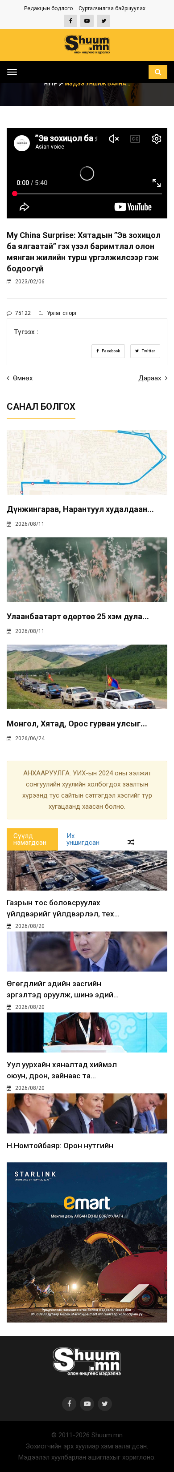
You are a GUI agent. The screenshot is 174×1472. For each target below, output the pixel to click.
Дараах (150, 378)
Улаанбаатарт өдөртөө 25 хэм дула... (78, 616)
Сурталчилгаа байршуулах (112, 8)
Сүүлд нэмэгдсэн (29, 839)
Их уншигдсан (82, 839)
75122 (22, 313)
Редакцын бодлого (48, 8)
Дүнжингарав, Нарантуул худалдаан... (80, 509)
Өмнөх (22, 378)
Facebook (110, 351)
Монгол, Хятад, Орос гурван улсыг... (77, 723)
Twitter (148, 351)
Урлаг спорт (61, 313)
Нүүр (51, 84)
